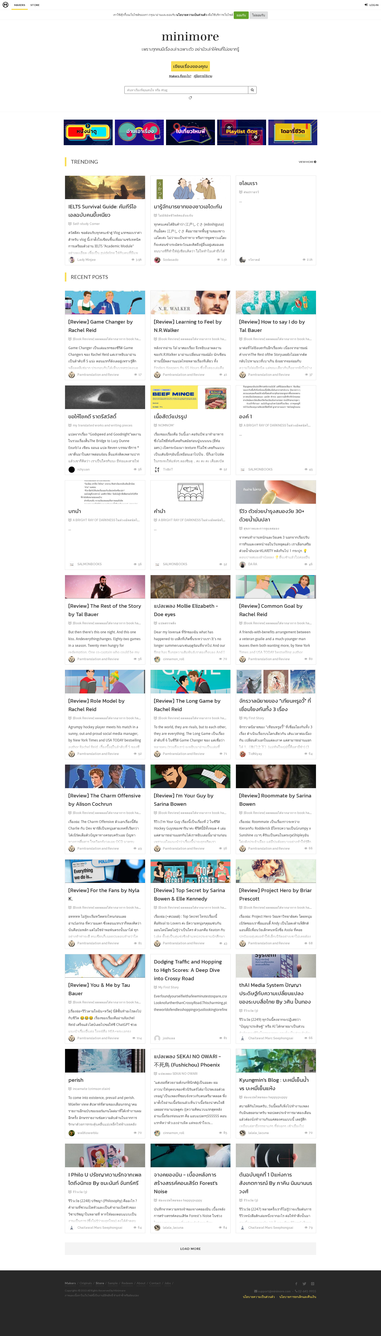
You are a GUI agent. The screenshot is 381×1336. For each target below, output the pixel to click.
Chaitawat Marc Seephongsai (270, 1038)
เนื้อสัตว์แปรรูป (170, 416)
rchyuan (83, 469)
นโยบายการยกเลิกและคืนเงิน (297, 1297)
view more (306, 161)
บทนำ (74, 511)
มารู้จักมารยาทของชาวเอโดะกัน (188, 206)
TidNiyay (255, 754)
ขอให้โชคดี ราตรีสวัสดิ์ (92, 416)
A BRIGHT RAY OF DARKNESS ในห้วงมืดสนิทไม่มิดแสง (282, 425)
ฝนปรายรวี (251, 192)
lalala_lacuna (258, 1133)
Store (34, 5)
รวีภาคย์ (254, 259)
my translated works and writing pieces (102, 425)
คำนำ (159, 511)
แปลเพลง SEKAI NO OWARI (178, 1073)
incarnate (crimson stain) (91, 1089)
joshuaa (168, 1038)
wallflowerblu (87, 1133)
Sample (113, 1283)
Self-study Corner (86, 224)
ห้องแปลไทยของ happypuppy (266, 1097)
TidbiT (167, 469)
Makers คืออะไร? (180, 76)
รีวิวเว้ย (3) (251, 1010)
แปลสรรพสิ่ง (167, 623)
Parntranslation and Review (98, 374)
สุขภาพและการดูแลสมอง (261, 528)
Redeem (127, 1283)
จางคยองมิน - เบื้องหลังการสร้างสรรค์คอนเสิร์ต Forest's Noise (186, 1183)
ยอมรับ (241, 15)
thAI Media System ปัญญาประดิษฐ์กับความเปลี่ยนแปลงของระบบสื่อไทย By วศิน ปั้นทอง (275, 993)
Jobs (167, 1283)
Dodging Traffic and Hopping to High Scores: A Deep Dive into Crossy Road (188, 970)
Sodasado (170, 259)
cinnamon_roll (173, 659)
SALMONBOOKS (260, 469)
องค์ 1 (245, 416)
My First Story (254, 718)
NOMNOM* (166, 425)
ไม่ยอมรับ (258, 15)
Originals (86, 1283)
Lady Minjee (86, 259)
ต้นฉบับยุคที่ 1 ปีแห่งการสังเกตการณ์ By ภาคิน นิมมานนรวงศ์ (275, 1183)
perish (75, 1080)
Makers (19, 5)
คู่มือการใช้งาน (203, 76)
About (141, 1283)
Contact (155, 1283)
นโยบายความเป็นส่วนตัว (191, 15)
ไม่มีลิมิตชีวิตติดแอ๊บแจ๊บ (175, 215)
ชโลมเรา (248, 183)
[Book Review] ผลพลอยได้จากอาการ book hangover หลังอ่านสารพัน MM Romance (133, 339)
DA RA (252, 564)
